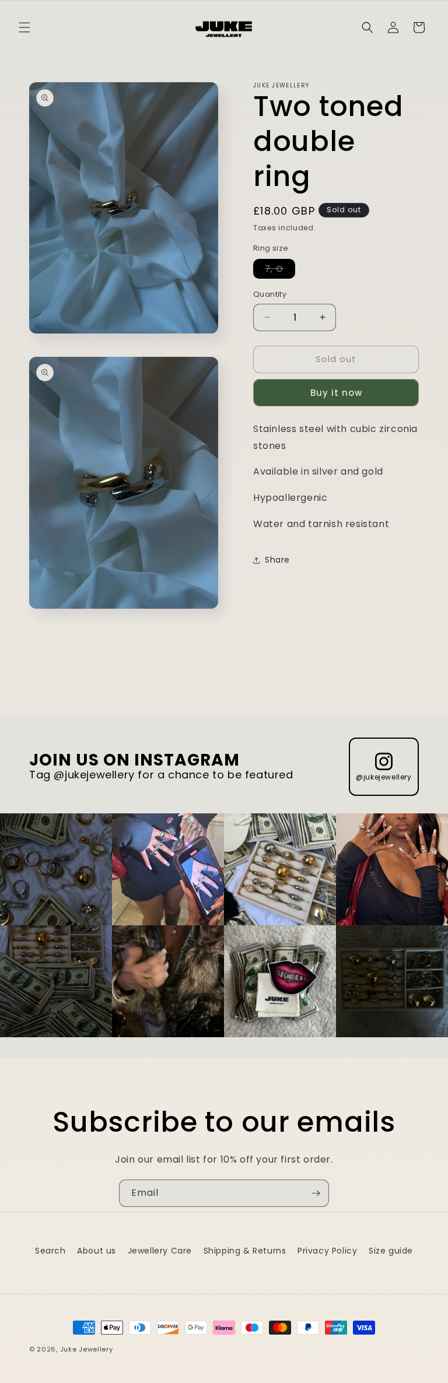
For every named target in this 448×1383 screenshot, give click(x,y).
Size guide (391, 1250)
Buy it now (336, 393)
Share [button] (277, 560)
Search (50, 1250)
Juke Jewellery (86, 1349)
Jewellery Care (160, 1250)
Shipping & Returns (245, 1250)
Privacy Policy (327, 1250)
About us (96, 1250)
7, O (280, 270)
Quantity (269, 294)
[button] (24, 27)
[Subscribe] (315, 1193)
